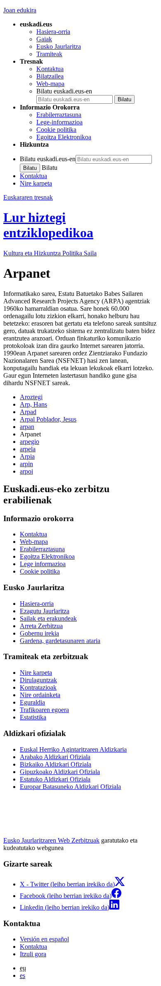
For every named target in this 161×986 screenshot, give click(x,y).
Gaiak (44, 39)
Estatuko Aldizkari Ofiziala (55, 779)
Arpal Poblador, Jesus (48, 419)
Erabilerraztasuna (58, 114)
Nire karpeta (36, 183)
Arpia (27, 456)
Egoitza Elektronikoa (63, 137)
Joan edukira (19, 10)
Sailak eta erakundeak (48, 618)
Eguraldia (32, 702)
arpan (27, 426)
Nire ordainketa (40, 694)
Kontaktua (50, 68)
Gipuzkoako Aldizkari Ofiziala (60, 771)
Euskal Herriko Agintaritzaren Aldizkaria (73, 749)
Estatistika (33, 717)
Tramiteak (49, 53)
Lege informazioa (43, 563)
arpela (28, 449)
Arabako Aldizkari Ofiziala (55, 756)
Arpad (28, 411)
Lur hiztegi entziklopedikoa (48, 225)
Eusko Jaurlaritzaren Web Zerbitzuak (51, 840)
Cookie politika (56, 129)
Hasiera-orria (53, 31)
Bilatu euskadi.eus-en (64, 91)
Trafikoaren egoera (44, 709)
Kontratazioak (38, 687)
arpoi (26, 471)
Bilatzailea (50, 76)
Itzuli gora (33, 953)
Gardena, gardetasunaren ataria (60, 640)
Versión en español (44, 939)
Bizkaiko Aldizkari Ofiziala (55, 764)
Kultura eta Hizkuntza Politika (50, 253)
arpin (26, 463)
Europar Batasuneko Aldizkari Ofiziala (70, 786)
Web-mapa (50, 83)
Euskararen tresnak (28, 197)
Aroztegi (31, 396)
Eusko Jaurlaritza (58, 46)
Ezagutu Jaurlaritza (44, 610)
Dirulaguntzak (38, 680)
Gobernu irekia (39, 633)
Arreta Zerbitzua (41, 625)
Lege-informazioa (59, 122)
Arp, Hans (33, 404)
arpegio (29, 441)
